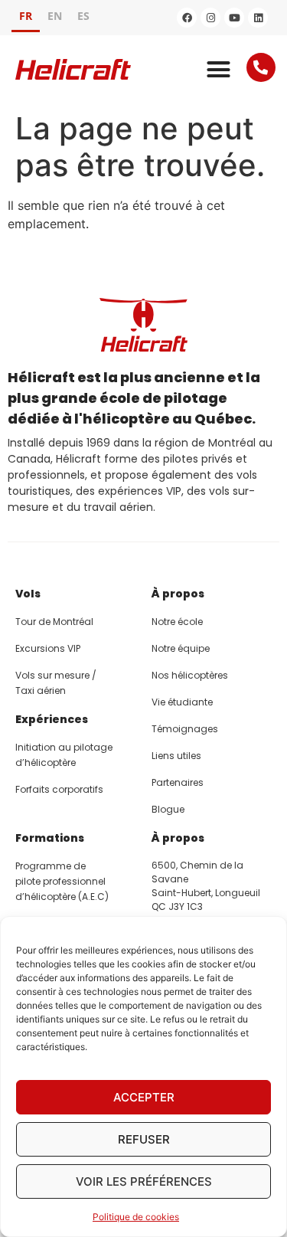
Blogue (168, 809)
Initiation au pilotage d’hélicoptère (64, 755)
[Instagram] (210, 18)
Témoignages (185, 728)
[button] (218, 70)
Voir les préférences (144, 1181)
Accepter (143, 1097)
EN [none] (54, 15)
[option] (55, 18)
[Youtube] (234, 18)
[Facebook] (187, 18)
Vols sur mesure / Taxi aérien (55, 683)
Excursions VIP (47, 648)
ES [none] (83, 15)
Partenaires (178, 782)
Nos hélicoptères (190, 675)
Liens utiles (176, 755)
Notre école (177, 621)
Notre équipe (181, 648)
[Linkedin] (258, 18)
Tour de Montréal (54, 621)
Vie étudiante (182, 701)
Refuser (144, 1139)
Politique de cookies (136, 1216)
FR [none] (25, 15)
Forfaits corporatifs (59, 789)
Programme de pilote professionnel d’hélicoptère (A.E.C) (62, 881)
